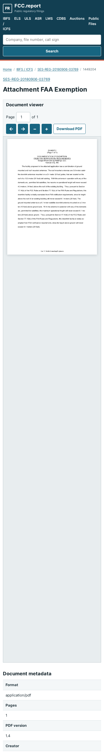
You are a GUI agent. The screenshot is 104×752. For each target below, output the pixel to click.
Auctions (77, 18)
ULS (27, 18)
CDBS (61, 18)
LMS (49, 18)
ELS (17, 18)
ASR (38, 18)
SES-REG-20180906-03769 (57, 69)
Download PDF (69, 128)
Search (52, 51)
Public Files (94, 21)
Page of (22, 117)
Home (7, 69)
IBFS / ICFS (6, 23)
